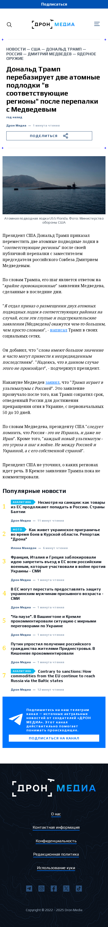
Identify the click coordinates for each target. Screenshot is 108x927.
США (35, 49)
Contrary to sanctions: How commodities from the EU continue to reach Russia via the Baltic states (53, 676)
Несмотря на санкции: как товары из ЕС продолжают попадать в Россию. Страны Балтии (58, 507)
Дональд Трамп (64, 49)
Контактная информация (56, 827)
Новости (16, 49)
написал (58, 330)
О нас (56, 814)
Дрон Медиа (16, 125)
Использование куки (56, 867)
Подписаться (54, 4)
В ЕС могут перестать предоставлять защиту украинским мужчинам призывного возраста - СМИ (57, 594)
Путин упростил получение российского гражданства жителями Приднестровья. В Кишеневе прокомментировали (53, 649)
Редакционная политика (56, 854)
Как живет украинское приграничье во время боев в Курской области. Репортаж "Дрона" (55, 534)
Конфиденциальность (56, 840)
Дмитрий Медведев (50, 54)
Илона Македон (23, 548)
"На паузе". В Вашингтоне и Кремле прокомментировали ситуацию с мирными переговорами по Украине (53, 621)
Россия (14, 54)
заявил (52, 382)
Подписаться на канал (54, 738)
